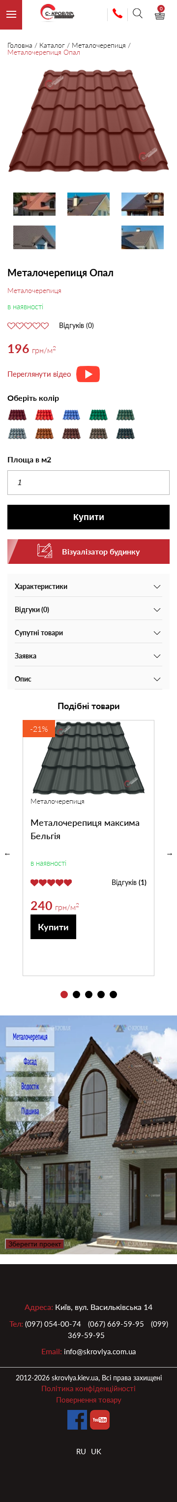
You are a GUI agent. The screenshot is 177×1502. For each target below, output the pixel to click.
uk (96, 1451)
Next (169, 853)
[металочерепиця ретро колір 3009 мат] (88, 122)
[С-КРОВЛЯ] (53, 15)
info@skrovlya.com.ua (100, 1351)
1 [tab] (64, 994)
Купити (88, 517)
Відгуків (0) (76, 325)
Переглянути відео (39, 373)
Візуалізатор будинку (101, 551)
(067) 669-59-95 (116, 1323)
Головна (19, 45)
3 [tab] (88, 994)
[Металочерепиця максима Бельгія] (88, 758)
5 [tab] (113, 994)
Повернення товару (88, 1399)
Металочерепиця (99, 45)
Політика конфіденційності (88, 1388)
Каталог (52, 45)
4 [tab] (101, 994)
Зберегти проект (34, 1244)
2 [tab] (76, 994)
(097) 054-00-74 (53, 1323)
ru (81, 1451)
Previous (7, 853)
